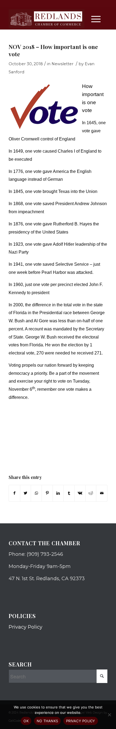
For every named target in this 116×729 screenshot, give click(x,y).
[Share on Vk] (80, 493)
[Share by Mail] (101, 493)
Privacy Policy (25, 627)
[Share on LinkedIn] (58, 493)
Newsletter (62, 63)
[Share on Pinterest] (47, 493)
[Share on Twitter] (25, 493)
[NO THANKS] (109, 714)
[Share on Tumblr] (69, 493)
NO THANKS (47, 721)
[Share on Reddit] (91, 493)
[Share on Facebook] (14, 493)
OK (26, 721)
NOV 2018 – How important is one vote (53, 50)
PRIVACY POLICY (80, 721)
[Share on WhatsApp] (36, 493)
